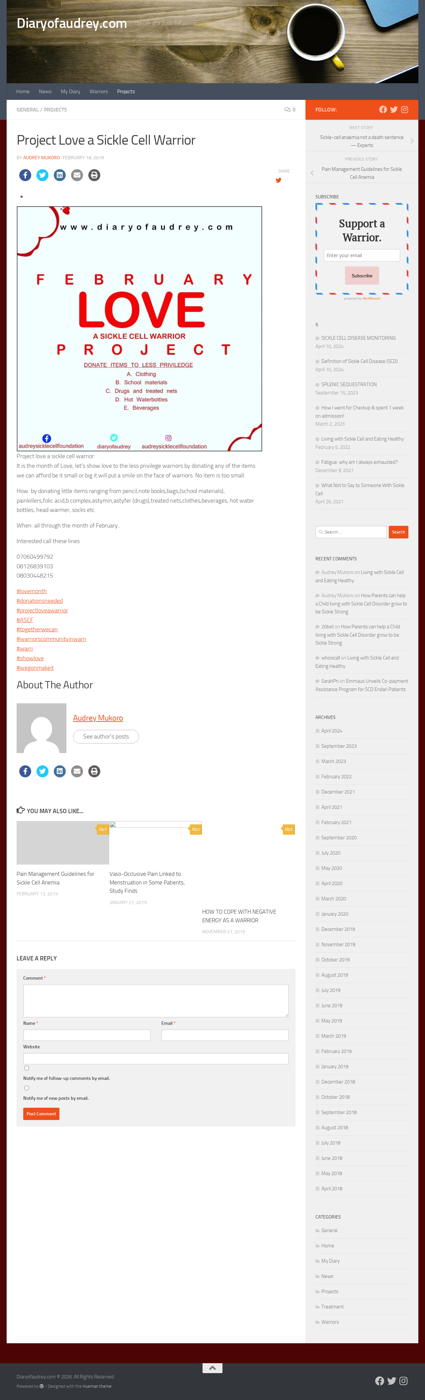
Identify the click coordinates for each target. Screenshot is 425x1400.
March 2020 (333, 899)
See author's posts (106, 736)
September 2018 (339, 1112)
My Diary (70, 91)
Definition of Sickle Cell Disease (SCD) (359, 361)
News (45, 91)
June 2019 (331, 1006)
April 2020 (331, 883)
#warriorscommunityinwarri (51, 639)
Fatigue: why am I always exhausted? (359, 462)
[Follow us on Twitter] (394, 109)
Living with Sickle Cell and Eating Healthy (362, 439)
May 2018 (331, 1173)
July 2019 (330, 990)
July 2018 (330, 1143)
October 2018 (335, 1097)
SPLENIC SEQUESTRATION (349, 384)
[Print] (94, 179)
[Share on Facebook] (25, 179)
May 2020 (331, 868)
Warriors (99, 91)
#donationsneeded (40, 600)
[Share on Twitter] (42, 179)
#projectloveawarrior (42, 610)
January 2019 (334, 1067)
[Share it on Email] (77, 179)
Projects (126, 91)
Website (31, 1047)
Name (30, 1023)
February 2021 (336, 822)
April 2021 (331, 807)
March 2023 (333, 761)
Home (23, 91)
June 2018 (331, 1158)
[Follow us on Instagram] (404, 109)
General (28, 109)
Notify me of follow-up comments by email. (66, 1078)
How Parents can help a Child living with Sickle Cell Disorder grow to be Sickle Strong (361, 604)
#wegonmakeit (35, 667)
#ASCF (25, 620)
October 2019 (335, 960)
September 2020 (339, 838)
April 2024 (331, 731)
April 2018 (331, 1189)
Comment (34, 978)
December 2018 (338, 1082)
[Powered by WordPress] (42, 1386)
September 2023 (339, 746)
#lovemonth (32, 591)
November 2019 (338, 944)
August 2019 (334, 975)
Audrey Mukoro (41, 158)
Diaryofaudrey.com (72, 23)
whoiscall (330, 658)
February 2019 (336, 1051)
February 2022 (336, 777)
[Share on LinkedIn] (60, 179)
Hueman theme (97, 1386)
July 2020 (330, 853)
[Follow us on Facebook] (383, 109)
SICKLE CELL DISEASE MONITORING (358, 338)
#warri (25, 648)
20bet (327, 627)
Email (168, 1023)
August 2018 (334, 1128)
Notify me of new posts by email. (56, 1098)
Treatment (332, 1307)
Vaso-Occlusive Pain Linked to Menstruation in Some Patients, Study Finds (147, 882)
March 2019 (333, 1036)
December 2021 (338, 792)
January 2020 (334, 914)
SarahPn (330, 681)
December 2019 (338, 929)
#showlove (30, 658)
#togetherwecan (37, 629)
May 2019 (331, 1021)
